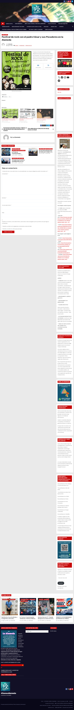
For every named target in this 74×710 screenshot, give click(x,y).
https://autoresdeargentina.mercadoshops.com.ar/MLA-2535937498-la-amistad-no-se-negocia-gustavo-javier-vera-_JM (65, 228)
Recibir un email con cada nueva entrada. (12, 229)
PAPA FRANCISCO (18, 23)
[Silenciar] (68, 66)
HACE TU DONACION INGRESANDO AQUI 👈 (12, 665)
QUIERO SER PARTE (49, 29)
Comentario (5, 174)
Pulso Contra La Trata (16, 148)
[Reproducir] (59, 66)
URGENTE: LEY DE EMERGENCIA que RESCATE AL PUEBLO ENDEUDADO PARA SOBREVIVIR (63, 619)
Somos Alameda (4, 34)
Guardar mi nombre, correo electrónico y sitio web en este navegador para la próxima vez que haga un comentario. (25, 222)
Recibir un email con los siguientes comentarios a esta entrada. (17, 226)
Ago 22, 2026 (5, 620)
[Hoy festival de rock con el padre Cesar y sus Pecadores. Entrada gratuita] (10, 113)
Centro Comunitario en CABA (62, 701)
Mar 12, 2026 (14, 162)
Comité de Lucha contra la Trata (34, 26)
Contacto (61, 26)
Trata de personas (52, 23)
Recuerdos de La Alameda (68, 707)
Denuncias (46, 26)
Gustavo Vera (54, 26)
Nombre (4, 198)
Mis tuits (59, 92)
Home (42, 701)
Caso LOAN (41, 599)
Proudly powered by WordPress (7, 704)
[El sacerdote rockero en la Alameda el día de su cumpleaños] (45, 113)
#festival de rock (29, 45)
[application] (65, 63)
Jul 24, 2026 (14, 155)
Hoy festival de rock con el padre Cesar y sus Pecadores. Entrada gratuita (10, 119)
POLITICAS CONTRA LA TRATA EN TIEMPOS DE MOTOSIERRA (14, 29)
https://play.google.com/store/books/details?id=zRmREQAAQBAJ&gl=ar (65, 251)
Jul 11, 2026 (59, 620)
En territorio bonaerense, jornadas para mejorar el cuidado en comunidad (46, 152)
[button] (72, 26)
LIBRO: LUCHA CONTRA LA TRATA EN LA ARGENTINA (35, 23)
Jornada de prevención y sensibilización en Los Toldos (18, 161)
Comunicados (14, 158)
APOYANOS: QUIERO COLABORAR (35, 29)
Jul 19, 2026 (41, 620)
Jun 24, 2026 (41, 153)
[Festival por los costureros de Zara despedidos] (27, 113)
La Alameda (9, 44)
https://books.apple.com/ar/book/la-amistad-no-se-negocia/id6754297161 (64, 244)
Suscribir (61, 583)
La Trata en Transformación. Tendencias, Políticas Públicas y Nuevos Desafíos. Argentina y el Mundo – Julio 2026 (28, 619)
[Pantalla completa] (70, 66)
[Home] (3, 23)
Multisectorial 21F (5, 26)
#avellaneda (21, 45)
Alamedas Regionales (63, 23)
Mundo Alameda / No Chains (18, 26)
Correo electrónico (6, 205)
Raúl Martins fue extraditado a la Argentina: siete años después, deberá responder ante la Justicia (9, 619)
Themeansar (23, 704)
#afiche (16, 45)
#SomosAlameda (37, 16)
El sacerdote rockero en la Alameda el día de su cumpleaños (44, 119)
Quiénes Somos (9, 23)
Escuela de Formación (49, 703)
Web (3, 212)
